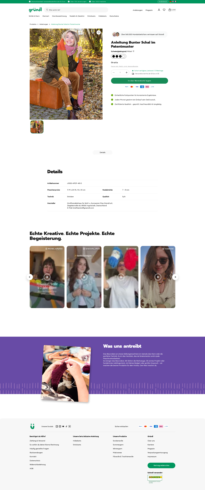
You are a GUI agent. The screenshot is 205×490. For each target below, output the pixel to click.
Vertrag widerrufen (161, 465)
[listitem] (170, 1)
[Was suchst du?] (47, 9)
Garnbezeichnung (59, 16)
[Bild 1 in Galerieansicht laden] (37, 126)
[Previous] (30, 277)
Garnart (45, 16)
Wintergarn (117, 449)
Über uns (151, 441)
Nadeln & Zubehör (77, 16)
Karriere (151, 445)
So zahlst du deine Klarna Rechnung (44, 445)
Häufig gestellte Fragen (39, 449)
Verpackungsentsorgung (158, 452)
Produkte (33, 24)
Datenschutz (35, 460)
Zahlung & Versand (37, 441)
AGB (31, 468)
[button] (164, 10)
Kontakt (33, 456)
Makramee (117, 452)
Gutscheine (114, 16)
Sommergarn (118, 445)
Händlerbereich (163, 1)
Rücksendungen (36, 452)
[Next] (175, 277)
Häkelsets (77, 441)
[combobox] (76, 9)
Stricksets (77, 445)
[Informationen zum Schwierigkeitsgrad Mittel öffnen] (133, 51)
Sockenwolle (118, 441)
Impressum (152, 456)
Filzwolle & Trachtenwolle (123, 456)
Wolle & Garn (34, 16)
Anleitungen (44, 24)
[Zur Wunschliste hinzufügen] (99, 32)
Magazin (151, 449)
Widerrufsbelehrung (38, 464)
